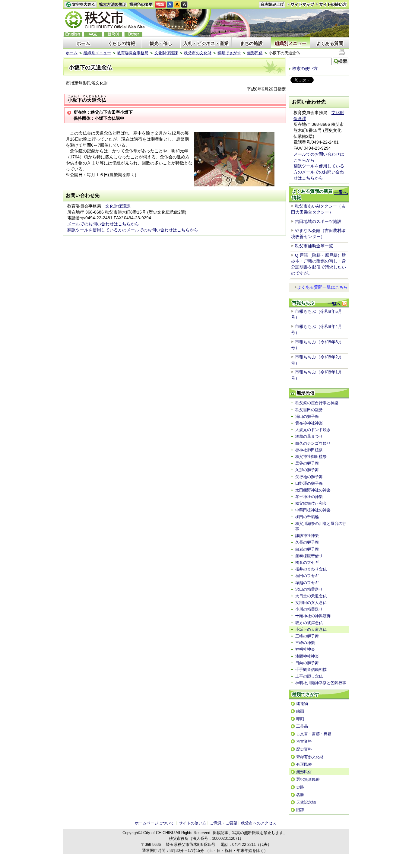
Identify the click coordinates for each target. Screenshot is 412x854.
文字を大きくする (80, 5)
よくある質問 (329, 43)
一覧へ (341, 192)
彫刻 (300, 718)
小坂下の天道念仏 (311, 629)
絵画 (300, 711)
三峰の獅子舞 (307, 636)
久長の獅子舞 (307, 542)
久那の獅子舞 (307, 470)
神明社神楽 (305, 649)
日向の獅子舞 (307, 663)
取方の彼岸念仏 (309, 623)
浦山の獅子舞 (307, 416)
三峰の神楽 (305, 642)
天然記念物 (306, 802)
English (73, 34)
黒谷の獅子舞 (307, 463)
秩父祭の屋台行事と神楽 (316, 403)
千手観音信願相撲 (311, 669)
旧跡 (300, 810)
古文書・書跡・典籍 (313, 734)
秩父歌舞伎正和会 (311, 503)
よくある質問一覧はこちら (322, 287)
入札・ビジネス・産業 (206, 43)
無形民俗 (255, 53)
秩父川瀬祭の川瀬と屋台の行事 (320, 526)
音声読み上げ (272, 5)
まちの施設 (251, 43)
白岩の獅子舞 (307, 549)
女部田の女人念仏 (311, 602)
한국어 (113, 34)
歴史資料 (304, 749)
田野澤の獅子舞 (309, 483)
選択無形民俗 (308, 779)
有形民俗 (304, 764)
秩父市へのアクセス (258, 823)
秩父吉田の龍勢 (309, 410)
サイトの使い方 (331, 4)
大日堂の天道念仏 (311, 596)
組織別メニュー (290, 43)
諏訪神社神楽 (307, 535)
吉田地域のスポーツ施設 (318, 221)
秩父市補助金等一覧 (314, 245)
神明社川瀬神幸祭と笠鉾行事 (320, 683)
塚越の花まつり (309, 436)
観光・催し (161, 43)
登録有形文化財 (310, 756)
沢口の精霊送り (309, 589)
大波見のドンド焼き (313, 429)
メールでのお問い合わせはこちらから (103, 223)
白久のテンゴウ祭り (313, 443)
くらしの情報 (121, 43)
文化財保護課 (166, 53)
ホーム (83, 43)
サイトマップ (301, 4)
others (133, 34)
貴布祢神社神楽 (309, 423)
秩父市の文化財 (197, 53)
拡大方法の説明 (113, 4)
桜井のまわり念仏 (311, 569)
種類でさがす (229, 53)
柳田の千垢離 (307, 517)
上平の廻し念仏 (309, 676)
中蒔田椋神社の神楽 (313, 510)
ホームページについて (154, 823)
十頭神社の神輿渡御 (313, 616)
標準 (160, 5)
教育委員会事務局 (132, 53)
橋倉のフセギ (307, 562)
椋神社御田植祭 (309, 450)
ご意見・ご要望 (223, 823)
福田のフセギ (307, 575)
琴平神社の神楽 (309, 496)
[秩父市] (105, 20)
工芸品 (302, 726)
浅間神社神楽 (307, 656)
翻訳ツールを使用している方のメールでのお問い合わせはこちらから (132, 229)
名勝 (300, 794)
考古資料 (304, 741)
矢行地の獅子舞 (309, 477)
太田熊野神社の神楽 (313, 490)
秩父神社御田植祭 (311, 456)
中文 (93, 34)
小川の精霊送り (309, 609)
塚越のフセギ (307, 582)
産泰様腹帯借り (309, 556)
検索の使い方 (305, 68)
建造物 (302, 703)
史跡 (300, 787)
